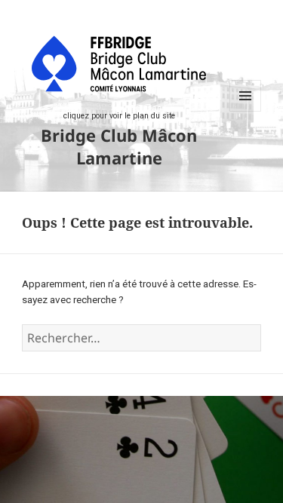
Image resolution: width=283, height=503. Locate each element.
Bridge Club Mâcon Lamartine (119, 146)
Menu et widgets (245, 111)
